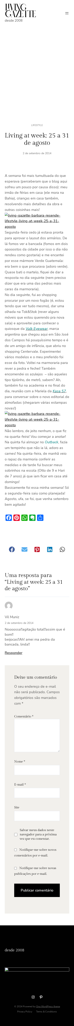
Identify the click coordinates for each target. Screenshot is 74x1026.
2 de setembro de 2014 (19, 623)
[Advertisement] (37, 68)
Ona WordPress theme (48, 1006)
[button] (12, 549)
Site (16, 807)
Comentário (23, 716)
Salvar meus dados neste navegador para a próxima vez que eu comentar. (38, 834)
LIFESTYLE (37, 125)
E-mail (20, 785)
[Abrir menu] (67, 13)
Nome (19, 761)
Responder (13, 652)
